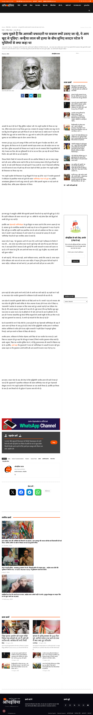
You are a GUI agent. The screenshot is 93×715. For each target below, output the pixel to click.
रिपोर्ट (3, 30)
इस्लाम (39, 458)
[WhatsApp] (88, 1)
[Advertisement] (31, 364)
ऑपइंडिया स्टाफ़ (56, 54)
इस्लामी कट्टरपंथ (46, 458)
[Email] (35, 95)
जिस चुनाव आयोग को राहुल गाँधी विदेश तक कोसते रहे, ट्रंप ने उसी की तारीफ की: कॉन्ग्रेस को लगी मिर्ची (15, 638)
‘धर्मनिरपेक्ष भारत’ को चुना (41, 179)
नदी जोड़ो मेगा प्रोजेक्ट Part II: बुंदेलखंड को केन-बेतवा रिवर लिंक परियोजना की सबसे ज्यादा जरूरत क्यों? (79, 158)
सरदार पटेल (52, 458)
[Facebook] (80, 1)
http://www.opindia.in (19, 469)
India (9, 458)
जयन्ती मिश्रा (35, 643)
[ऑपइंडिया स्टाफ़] (8, 470)
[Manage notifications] (4, 711)
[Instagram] (82, 1)
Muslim (27, 458)
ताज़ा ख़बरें (67, 82)
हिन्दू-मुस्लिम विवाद (6, 461)
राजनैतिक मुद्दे (4, 633)
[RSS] (84, 1)
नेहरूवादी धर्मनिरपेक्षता (16, 224)
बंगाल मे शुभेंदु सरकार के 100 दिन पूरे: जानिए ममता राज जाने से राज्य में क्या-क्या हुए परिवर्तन (46, 638)
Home (3, 27)
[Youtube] (90, 1)
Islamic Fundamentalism (18, 458)
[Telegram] (31, 95)
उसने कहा (15, 345)
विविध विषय (8, 27)
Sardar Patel (34, 458)
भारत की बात (14, 27)
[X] (86, 1)
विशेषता (3, 643)
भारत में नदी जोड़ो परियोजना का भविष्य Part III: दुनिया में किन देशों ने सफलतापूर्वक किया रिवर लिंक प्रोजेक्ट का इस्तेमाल (51, 666)
